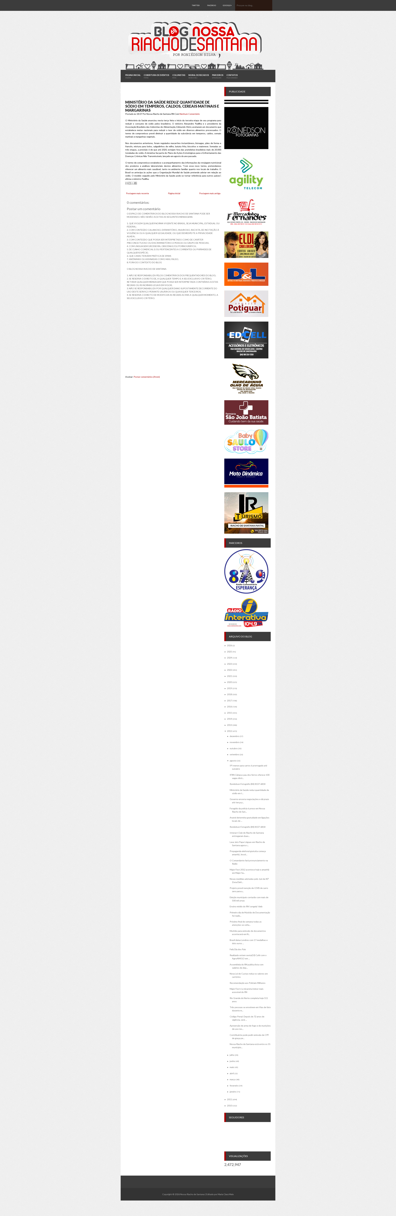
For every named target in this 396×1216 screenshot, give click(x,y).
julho (232, 1055)
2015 (229, 712)
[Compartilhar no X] (132, 183)
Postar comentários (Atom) (147, 376)
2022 (229, 670)
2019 (229, 688)
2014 (229, 718)
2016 (229, 706)
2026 (229, 645)
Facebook (211, 10)
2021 (229, 676)
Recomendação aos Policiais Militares (247, 983)
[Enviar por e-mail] (126, 183)
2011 (229, 1099)
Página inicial (174, 193)
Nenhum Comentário (190, 114)
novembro (234, 742)
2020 (229, 682)
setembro (234, 754)
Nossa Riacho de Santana (192, 1194)
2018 (229, 694)
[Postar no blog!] (129, 183)
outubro (234, 748)
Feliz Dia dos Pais (238, 949)
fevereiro (234, 1085)
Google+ (227, 5)
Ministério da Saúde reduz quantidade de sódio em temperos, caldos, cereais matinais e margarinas (172, 106)
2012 (229, 731)
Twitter (196, 5)
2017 (229, 700)
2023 (229, 663)
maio (232, 1067)
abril (232, 1073)
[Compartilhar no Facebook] (135, 183)
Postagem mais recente (137, 193)
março (233, 1079)
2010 (229, 1105)
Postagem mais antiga (209, 193)
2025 (229, 651)
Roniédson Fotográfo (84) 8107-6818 (247, 784)
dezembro (234, 736)
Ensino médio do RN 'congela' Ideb (246, 906)
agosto (233, 760)
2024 (229, 657)
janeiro (233, 1091)
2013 (229, 725)
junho (232, 1061)
